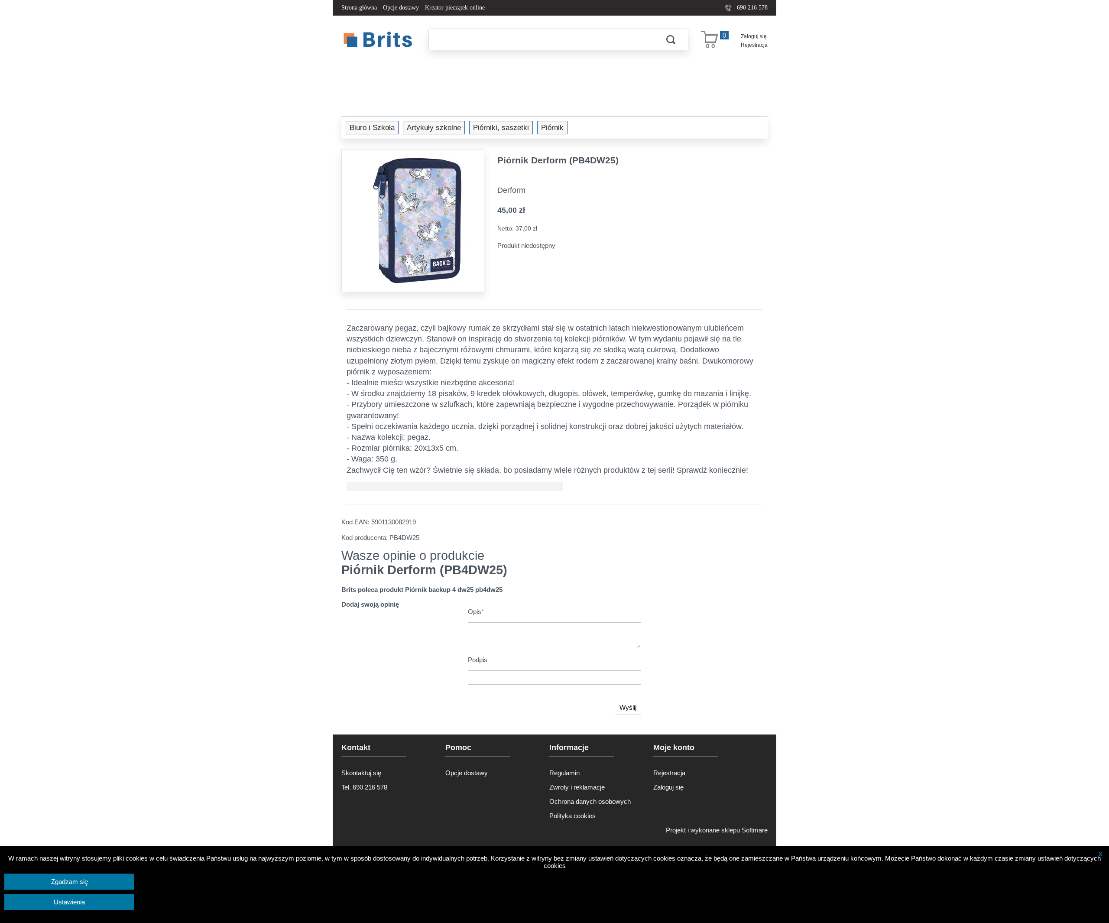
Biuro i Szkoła (372, 127)
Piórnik (552, 127)
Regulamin (564, 773)
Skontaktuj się (361, 773)
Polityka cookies (572, 815)
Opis (476, 611)
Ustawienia (69, 902)
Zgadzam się (69, 881)
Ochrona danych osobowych (590, 801)
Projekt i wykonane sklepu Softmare (717, 830)
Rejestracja (754, 45)
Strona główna (359, 7)
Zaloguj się (754, 36)
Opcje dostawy (401, 7)
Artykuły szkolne (434, 127)
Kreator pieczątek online (455, 7)
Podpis (477, 659)
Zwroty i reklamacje (577, 787)
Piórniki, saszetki (501, 127)
